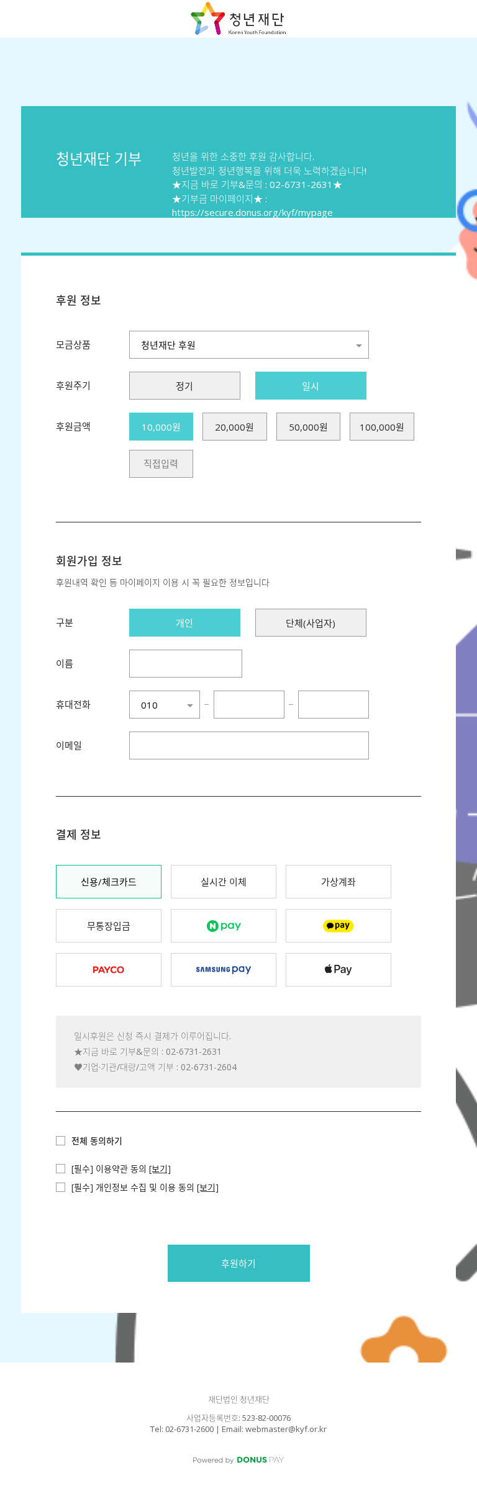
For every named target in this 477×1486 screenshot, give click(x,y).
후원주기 (73, 385)
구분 (64, 622)
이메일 (69, 745)
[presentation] (161, 464)
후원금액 (73, 426)
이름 (64, 663)
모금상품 (73, 344)
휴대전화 (73, 704)
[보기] (160, 1169)
